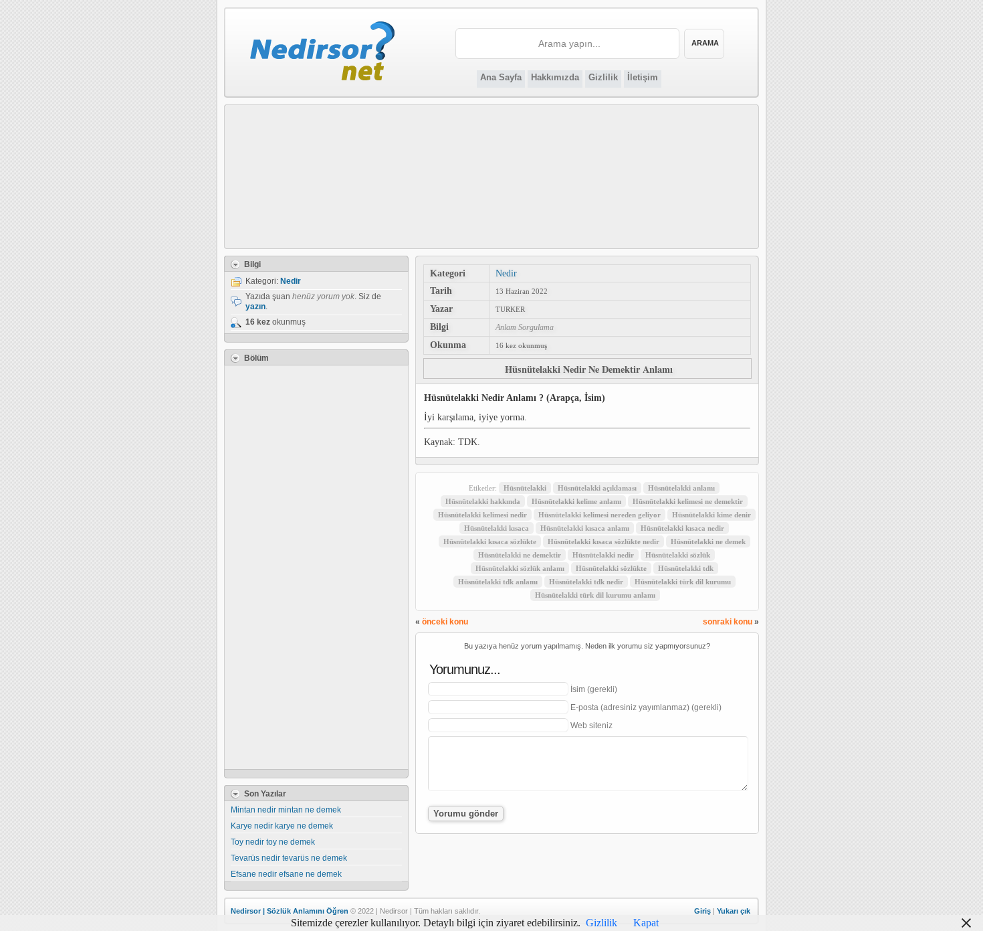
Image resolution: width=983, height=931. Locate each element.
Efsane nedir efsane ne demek (286, 874)
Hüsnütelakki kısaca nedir (682, 528)
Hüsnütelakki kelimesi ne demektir (688, 501)
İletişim (642, 77)
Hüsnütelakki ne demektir (519, 555)
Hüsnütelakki (525, 488)
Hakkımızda (555, 77)
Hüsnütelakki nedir (603, 555)
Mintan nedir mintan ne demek (286, 810)
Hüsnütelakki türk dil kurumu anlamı (595, 595)
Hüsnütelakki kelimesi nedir (482, 515)
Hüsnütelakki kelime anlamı (576, 501)
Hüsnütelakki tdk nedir (586, 582)
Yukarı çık (733, 911)
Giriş (702, 911)
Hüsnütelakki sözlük (677, 555)
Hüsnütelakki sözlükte (611, 568)
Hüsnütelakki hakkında (482, 501)
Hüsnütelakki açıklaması (597, 488)
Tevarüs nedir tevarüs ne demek (289, 858)
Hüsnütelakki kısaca (496, 528)
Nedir (506, 273)
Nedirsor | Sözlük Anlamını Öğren (289, 911)
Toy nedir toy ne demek (273, 842)
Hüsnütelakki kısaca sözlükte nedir (603, 541)
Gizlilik (603, 77)
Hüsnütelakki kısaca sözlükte (489, 541)
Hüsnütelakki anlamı (681, 488)
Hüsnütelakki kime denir (711, 515)
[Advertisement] (491, 177)
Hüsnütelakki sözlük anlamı (519, 568)
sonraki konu (727, 621)
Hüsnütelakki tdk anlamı (498, 582)
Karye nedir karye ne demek (282, 826)
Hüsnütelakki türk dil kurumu (683, 582)
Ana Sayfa (501, 77)
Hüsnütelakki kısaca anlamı (584, 528)
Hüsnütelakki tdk (686, 568)
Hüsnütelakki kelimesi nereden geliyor (599, 515)
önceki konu (445, 621)
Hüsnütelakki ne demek (708, 541)
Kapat (646, 922)
